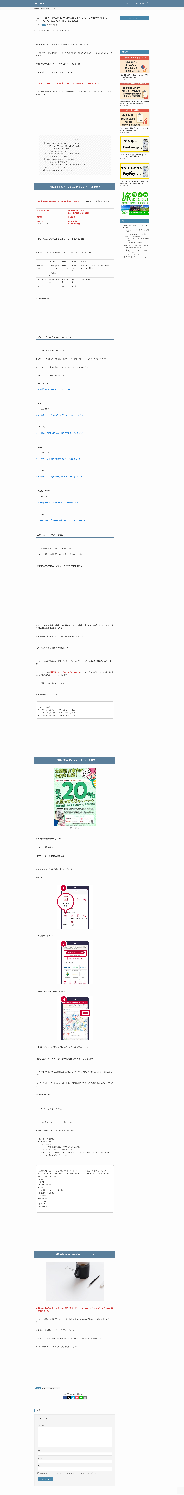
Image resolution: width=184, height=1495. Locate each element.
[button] (65, 1397)
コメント (41, 1425)
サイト (40, 1466)
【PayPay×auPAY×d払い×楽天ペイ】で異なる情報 (64, 146)
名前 (39, 1451)
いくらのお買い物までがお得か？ (59, 156)
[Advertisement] (75, 115)
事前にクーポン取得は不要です (58, 151)
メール (40, 1458)
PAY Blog (39, 3)
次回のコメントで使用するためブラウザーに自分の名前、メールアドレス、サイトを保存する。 (68, 1473)
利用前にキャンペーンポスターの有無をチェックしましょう (67, 164)
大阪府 (44, 25)
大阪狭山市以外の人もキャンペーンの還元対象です (64, 154)
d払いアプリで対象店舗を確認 (58, 162)
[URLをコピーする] (85, 1397)
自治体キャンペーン (54, 1388)
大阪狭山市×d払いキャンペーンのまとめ (59, 170)
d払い (45, 1388)
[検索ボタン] (147, 3)
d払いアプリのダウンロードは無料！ (60, 148)
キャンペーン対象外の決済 (57, 167)
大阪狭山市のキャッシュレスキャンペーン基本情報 (62, 143)
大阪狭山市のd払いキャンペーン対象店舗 (59, 159)
